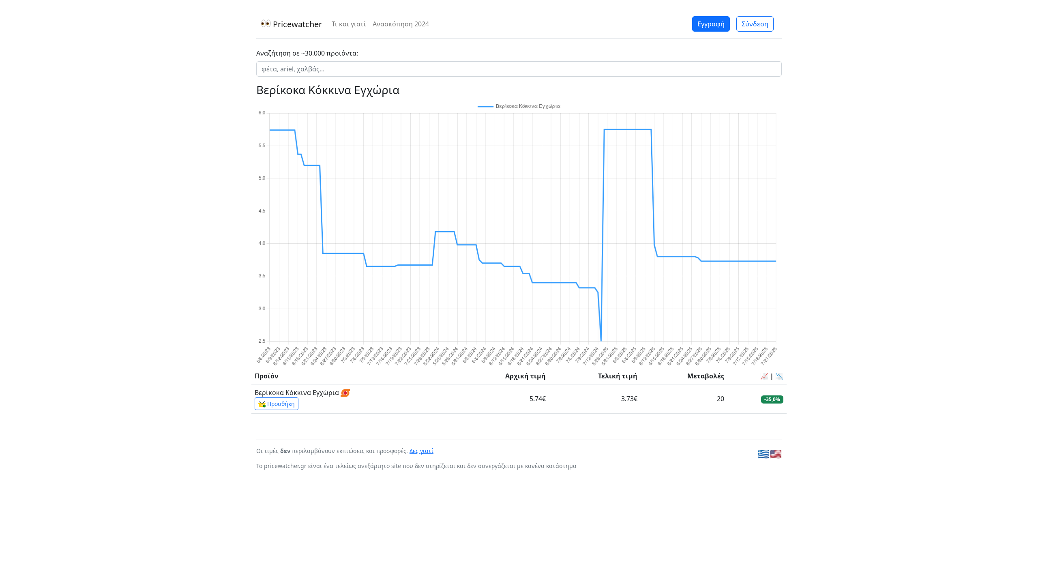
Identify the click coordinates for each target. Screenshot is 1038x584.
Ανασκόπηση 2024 (401, 23)
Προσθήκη (280, 404)
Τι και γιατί (349, 23)
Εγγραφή (711, 23)
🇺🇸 (776, 453)
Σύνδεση (755, 23)
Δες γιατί (421, 451)
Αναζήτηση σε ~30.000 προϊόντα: (307, 53)
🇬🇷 (763, 453)
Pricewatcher (296, 24)
